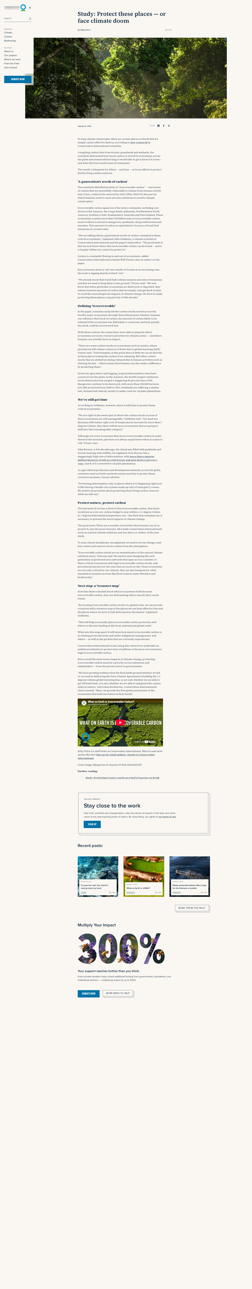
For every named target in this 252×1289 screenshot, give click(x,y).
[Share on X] (169, 125)
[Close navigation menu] (30, 7)
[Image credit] (225, 39)
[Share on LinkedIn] (158, 125)
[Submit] (30, 18)
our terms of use (167, 816)
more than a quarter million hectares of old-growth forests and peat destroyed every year (117, 460)
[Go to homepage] (15, 7)
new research (138, 142)
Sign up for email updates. (111, 754)
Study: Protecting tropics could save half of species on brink (122, 777)
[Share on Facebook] (163, 125)
